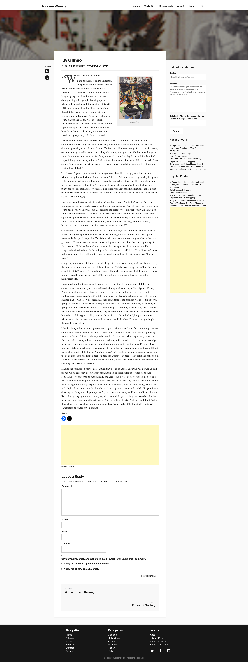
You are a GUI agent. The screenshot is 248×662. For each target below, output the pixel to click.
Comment (67, 486)
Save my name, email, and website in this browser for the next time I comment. (103, 558)
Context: (173, 73)
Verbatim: (174, 83)
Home (69, 634)
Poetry (111, 641)
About (180, 6)
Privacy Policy (157, 638)
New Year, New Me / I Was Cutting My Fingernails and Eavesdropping (185, 160)
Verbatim (149, 6)
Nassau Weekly (54, 6)
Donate (193, 6)
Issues (136, 6)
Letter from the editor (178, 156)
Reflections (69, 466)
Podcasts (113, 644)
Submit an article (158, 641)
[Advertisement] (110, 445)
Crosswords (166, 6)
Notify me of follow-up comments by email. (87, 563)
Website (65, 543)
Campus (112, 634)
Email (64, 531)
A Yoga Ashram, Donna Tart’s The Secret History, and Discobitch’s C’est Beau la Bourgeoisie (187, 148)
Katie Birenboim (73, 65)
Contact (70, 647)
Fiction (111, 647)
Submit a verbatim (159, 644)
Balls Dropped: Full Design (180, 153)
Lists (110, 651)
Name (64, 519)
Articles (70, 638)
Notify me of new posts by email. (81, 568)
